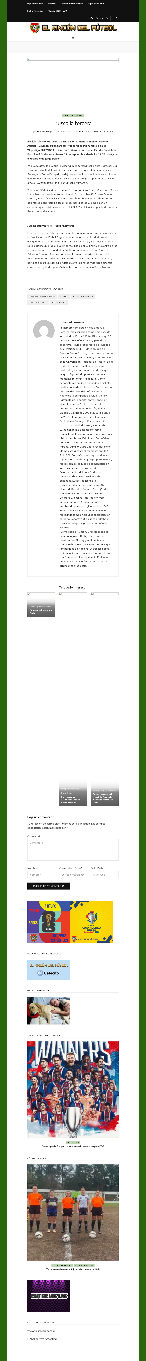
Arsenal (96, 790)
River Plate (93, 1142)
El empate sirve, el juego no (73, 1146)
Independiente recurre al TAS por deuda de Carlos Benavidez (72, 799)
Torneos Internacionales (72, 3)
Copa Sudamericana (57, 1142)
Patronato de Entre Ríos (83, 296)
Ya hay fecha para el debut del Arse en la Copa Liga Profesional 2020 (103, 798)
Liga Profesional (35, 3)
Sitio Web (97, 868)
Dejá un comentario (103, 131)
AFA (65, 11)
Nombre (32, 868)
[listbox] (73, 1095)
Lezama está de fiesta (73, 1269)
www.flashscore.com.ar (41, 1330)
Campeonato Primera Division (42, 296)
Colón (32, 606)
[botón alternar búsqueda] (117, 18)
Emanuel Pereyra (45, 131)
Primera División (59, 302)
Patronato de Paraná (38, 302)
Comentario (34, 836)
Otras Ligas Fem (84, 1265)
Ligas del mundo (96, 3)
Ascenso (52, 3)
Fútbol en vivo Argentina (42, 1338)
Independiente (68, 788)
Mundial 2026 (54, 11)
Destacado (78, 1142)
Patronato (64, 296)
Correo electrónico (70, 868)
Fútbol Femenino (35, 11)
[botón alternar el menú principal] (73, 38)
